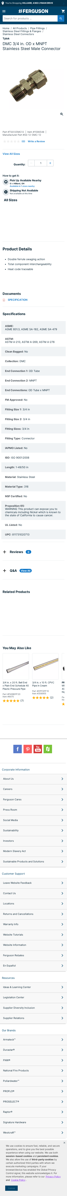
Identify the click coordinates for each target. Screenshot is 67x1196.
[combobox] (32, 18)
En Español (9, 965)
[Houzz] (48, 749)
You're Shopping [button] (29, 3)
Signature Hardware (14, 1122)
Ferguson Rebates (13, 955)
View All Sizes (11, 153)
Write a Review (36, 141)
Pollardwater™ (11, 1080)
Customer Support (13, 873)
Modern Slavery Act (14, 851)
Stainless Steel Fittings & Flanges (22, 31)
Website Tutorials (13, 934)
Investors (8, 840)
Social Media (10, 820)
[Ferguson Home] (33, 11)
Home (6, 28)
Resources (8, 978)
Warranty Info (10, 924)
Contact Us (9, 893)
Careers (7, 789)
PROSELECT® (11, 1101)
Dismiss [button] (11, 1188)
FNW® (6, 1060)
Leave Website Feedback (17, 882)
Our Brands (9, 1030)
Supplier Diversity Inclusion (19, 1007)
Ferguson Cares (12, 799)
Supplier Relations (13, 1018)
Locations (8, 903)
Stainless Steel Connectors (18, 34)
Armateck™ (9, 1039)
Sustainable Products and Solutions (23, 861)
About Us (8, 778)
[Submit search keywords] (61, 18)
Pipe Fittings (37, 28)
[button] (64, 1143)
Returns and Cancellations (18, 913)
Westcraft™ (9, 1132)
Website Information (14, 944)
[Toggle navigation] (4, 11)
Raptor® (7, 1111)
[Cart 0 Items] (63, 11)
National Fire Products (16, 1070)
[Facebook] (17, 749)
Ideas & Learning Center (17, 987)
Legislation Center (13, 997)
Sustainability (11, 830)
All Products (20, 28)
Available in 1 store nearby (22, 186)
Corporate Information (16, 769)
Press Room (10, 809)
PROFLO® (8, 1091)
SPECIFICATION (17, 299)
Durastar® (9, 1049)
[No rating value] (12, 141)
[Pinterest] (27, 749)
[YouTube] (38, 749)
